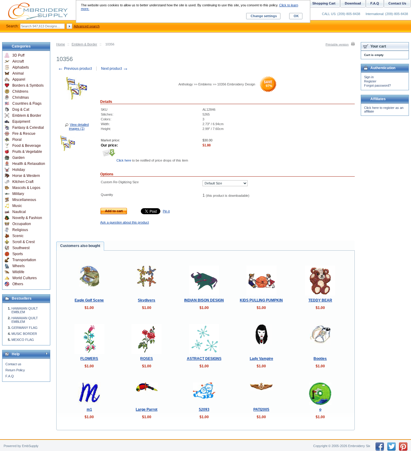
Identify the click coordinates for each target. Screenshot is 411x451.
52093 (204, 409)
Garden (18, 158)
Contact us (13, 364)
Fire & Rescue (24, 133)
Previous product (75, 68)
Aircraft (18, 61)
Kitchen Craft (22, 182)
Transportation (24, 260)
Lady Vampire (261, 359)
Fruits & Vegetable (27, 152)
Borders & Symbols (28, 85)
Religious (20, 230)
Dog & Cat (20, 109)
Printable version (337, 44)
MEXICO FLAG (22, 339)
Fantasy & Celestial (28, 127)
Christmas (20, 97)
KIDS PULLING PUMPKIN (261, 300)
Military (18, 194)
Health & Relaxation (28, 164)
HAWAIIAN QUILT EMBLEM (24, 310)
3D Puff (18, 55)
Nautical (19, 212)
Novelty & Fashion (27, 218)
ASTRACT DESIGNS (204, 359)
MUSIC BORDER (24, 333)
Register (370, 81)
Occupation (21, 224)
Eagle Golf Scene (89, 300)
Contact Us (397, 3)
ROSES (146, 359)
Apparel (18, 79)
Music (17, 206)
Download (353, 3)
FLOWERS (89, 359)
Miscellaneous (24, 200)
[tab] (80, 246)
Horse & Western (26, 176)
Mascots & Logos (26, 188)
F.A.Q (9, 376)
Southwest (20, 248)
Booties (320, 359)
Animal (18, 73)
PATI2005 (261, 409)
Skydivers (146, 300)
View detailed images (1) (79, 126)
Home (60, 44)
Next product (114, 68)
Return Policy (15, 370)
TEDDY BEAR (320, 300)
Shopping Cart (323, 3)
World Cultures (24, 278)
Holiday (18, 170)
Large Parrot (146, 409)
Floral (17, 139)
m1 (89, 409)
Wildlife (18, 272)
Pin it (166, 211)
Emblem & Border (84, 44)
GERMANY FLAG (24, 327)
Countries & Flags (27, 103)
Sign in (369, 77)
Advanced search (87, 26)
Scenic (17, 236)
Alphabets (20, 67)
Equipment (21, 121)
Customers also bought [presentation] (80, 246)
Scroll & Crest (23, 242)
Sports (17, 254)
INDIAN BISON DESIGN (204, 300)
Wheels (18, 266)
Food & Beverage (26, 146)
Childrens (20, 91)
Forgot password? (377, 85)
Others (17, 284)
